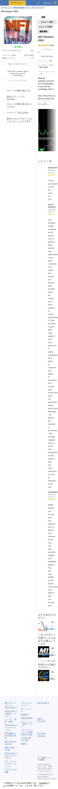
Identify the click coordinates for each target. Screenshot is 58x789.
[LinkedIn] (43, 753)
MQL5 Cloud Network (10, 742)
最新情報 (43, 31)
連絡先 (24, 744)
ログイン (48, 3)
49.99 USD (48, 629)
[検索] (38, 2)
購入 (24, 90)
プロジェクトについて (27, 704)
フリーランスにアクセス (18, 81)
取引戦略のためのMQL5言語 (10, 735)
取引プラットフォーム (11, 705)
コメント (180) (45, 27)
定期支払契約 (27, 718)
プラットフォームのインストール (10, 763)
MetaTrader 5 (43, 703)
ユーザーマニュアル (11, 727)
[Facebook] (39, 749)
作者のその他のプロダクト (18, 64)
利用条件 (25, 714)
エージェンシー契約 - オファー (27, 724)
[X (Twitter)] (48, 749)
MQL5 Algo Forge (9, 748)
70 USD (49, 679)
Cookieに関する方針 (26, 739)
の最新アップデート (11, 713)
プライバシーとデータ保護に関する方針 (27, 732)
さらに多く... (44, 104)
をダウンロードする (11, 755)
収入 (21, 112)
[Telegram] (43, 749)
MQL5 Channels (41, 720)
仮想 (9, 96)
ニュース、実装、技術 (10, 720)
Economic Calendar (41, 734)
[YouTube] (39, 753)
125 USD (49, 655)
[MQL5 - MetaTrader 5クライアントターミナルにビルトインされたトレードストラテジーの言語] (4, 3)
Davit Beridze (47, 56)
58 (50, 161)
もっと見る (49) (48, 661)
